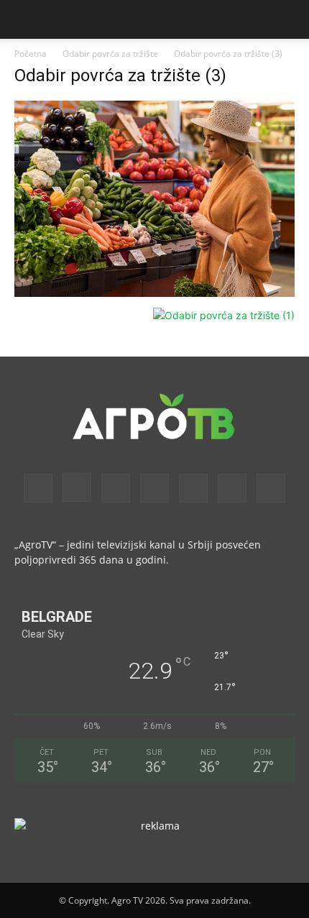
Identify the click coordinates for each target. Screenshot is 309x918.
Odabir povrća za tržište (110, 53)
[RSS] (154, 488)
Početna (30, 53)
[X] (232, 488)
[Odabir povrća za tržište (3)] (154, 293)
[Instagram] (77, 487)
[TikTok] (193, 488)
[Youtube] (271, 488)
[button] (24, 19)
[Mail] (115, 488)
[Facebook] (38, 488)
